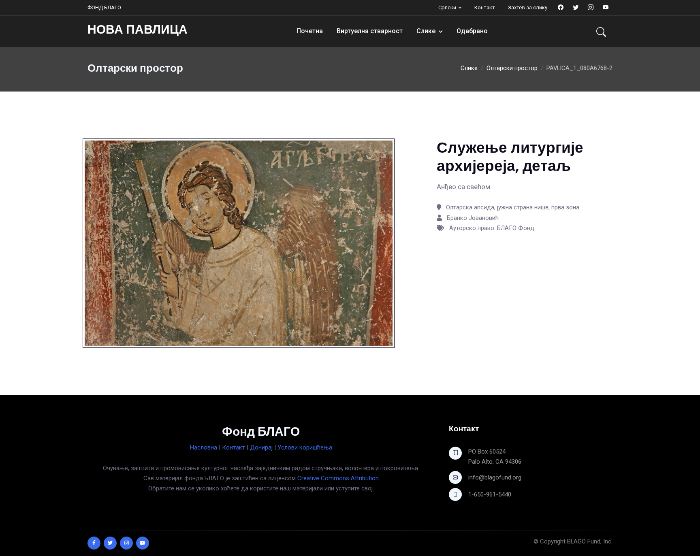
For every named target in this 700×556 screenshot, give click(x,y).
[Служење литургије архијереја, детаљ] (239, 242)
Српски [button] (447, 7)
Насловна (203, 447)
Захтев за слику (527, 7)
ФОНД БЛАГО (104, 7)
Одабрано (472, 31)
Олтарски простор (512, 68)
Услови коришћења (304, 447)
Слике (425, 31)
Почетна (310, 31)
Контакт (484, 7)
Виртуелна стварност (370, 31)
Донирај (261, 447)
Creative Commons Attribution (338, 478)
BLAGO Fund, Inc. (589, 541)
